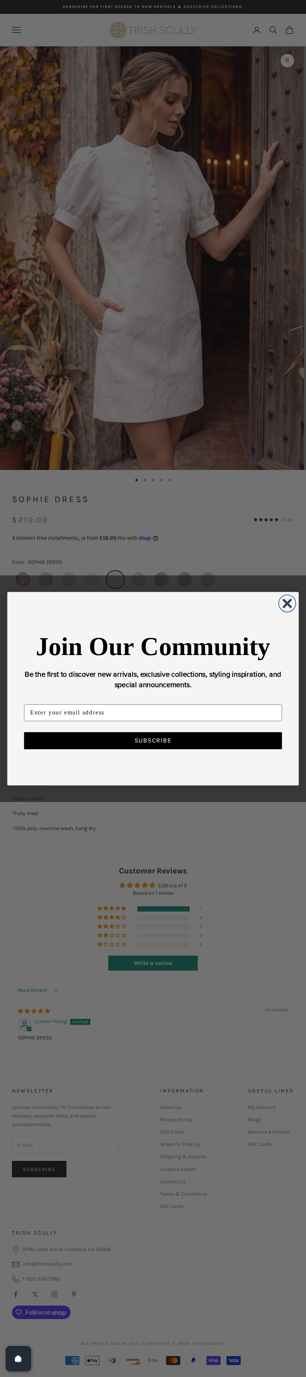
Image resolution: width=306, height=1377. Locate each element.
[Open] (18, 1358)
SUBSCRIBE (153, 740)
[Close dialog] (287, 603)
